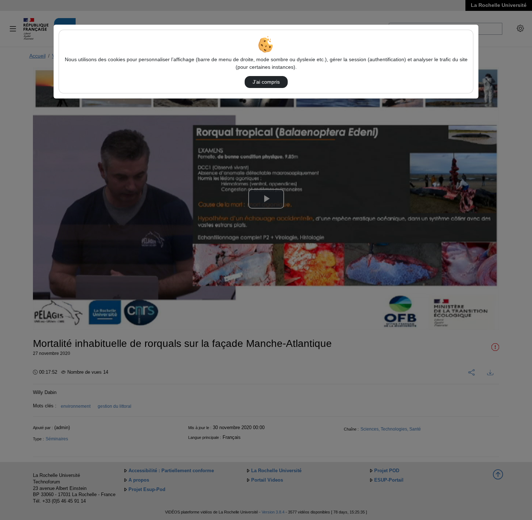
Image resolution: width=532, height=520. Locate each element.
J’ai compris (266, 82)
